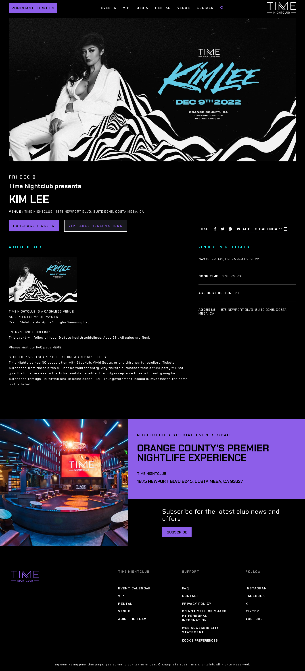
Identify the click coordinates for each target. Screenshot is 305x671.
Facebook (255, 596)
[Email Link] (239, 229)
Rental (163, 8)
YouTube (254, 619)
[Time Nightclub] (25, 576)
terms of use (145, 664)
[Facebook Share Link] (215, 229)
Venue (183, 8)
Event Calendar (134, 588)
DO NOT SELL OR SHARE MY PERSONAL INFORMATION (204, 615)
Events (108, 8)
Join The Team (132, 619)
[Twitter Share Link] (223, 229)
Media (142, 8)
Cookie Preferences (200, 640)
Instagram (256, 588)
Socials (205, 8)
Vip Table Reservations (96, 226)
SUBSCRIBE (177, 532)
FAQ (185, 588)
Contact (190, 596)
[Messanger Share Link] (231, 229)
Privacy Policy (196, 604)
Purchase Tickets (33, 8)
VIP (126, 8)
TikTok (252, 611)
